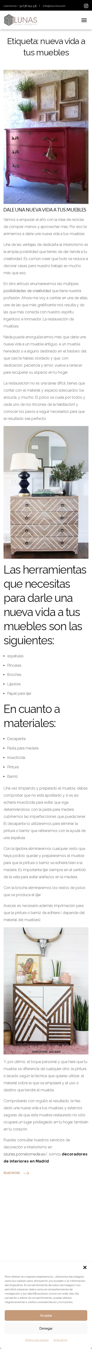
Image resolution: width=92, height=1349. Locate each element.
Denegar (46, 1328)
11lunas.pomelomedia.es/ (25, 1154)
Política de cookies (37, 1339)
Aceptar (46, 1315)
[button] (85, 1267)
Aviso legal (60, 1339)
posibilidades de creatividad (27, 291)
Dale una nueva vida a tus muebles (44, 210)
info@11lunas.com (54, 6)
